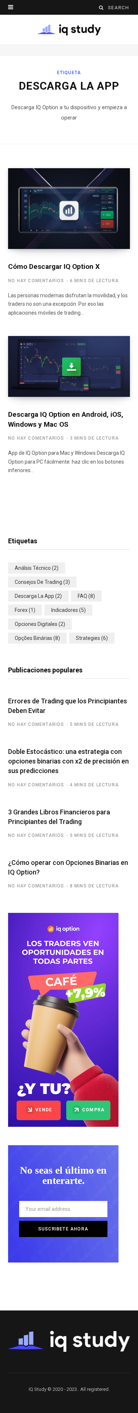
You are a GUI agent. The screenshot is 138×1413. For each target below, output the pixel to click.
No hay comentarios (36, 280)
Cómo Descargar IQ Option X (54, 266)
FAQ (86, 596)
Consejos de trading (42, 582)
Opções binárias (37, 638)
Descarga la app (38, 596)
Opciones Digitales (40, 624)
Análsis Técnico (37, 568)
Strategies (92, 638)
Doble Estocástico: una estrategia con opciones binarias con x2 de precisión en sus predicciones (68, 761)
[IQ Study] (69, 29)
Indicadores (68, 610)
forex (25, 610)
